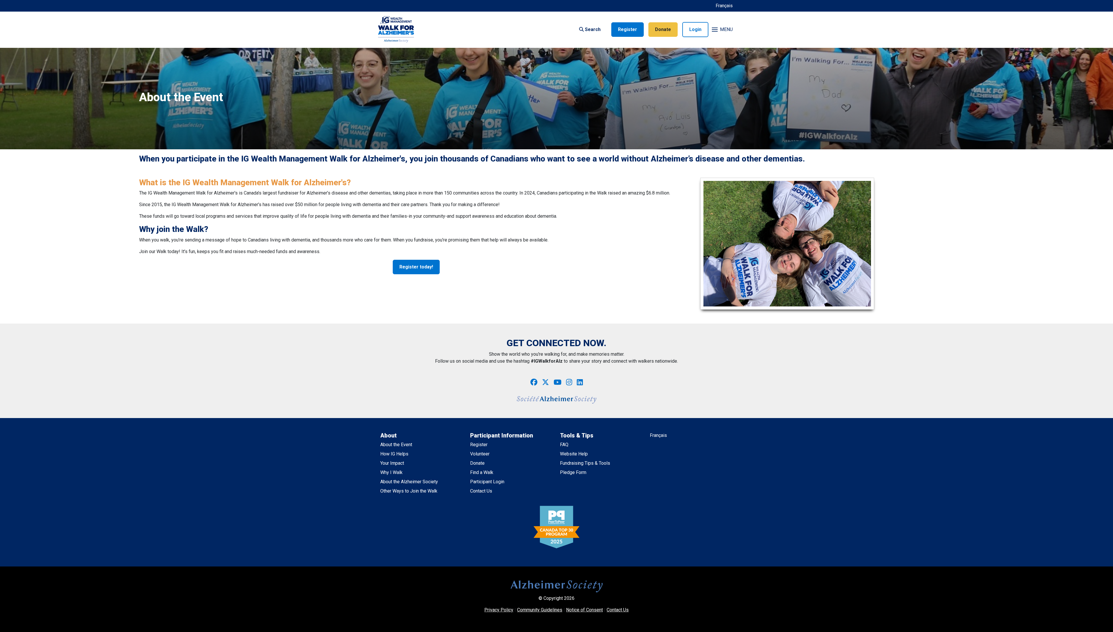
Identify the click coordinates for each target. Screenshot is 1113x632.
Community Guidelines (539, 610)
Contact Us (481, 491)
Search (592, 29)
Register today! (416, 267)
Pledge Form (573, 472)
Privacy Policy (498, 610)
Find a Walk (481, 472)
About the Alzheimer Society (409, 481)
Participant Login (487, 481)
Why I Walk (391, 472)
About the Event (396, 444)
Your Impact (392, 463)
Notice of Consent (584, 610)
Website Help (574, 454)
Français (724, 5)
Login (695, 29)
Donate (663, 29)
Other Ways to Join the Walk (408, 491)
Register (627, 29)
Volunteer (480, 454)
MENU (726, 29)
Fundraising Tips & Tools (585, 463)
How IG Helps (394, 454)
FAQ (564, 444)
